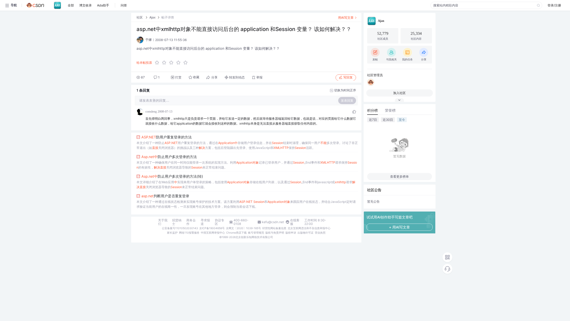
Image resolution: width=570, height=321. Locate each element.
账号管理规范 (256, 232)
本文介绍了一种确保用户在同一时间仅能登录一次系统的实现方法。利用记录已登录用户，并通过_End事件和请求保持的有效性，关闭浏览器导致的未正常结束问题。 (246, 164)
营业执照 (320, 232)
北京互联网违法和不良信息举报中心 (309, 228)
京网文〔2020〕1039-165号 (243, 228)
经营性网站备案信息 (274, 228)
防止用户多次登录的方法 (169, 156)
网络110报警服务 (189, 232)
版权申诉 (290, 232)
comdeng (151, 111)
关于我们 (162, 222)
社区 (140, 17)
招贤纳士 (176, 222)
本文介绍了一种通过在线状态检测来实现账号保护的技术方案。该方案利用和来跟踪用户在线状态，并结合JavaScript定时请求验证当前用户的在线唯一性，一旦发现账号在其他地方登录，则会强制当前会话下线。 (246, 204)
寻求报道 (205, 222)
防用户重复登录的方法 (166, 137)
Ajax (152, 17)
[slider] (172, 62)
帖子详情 (167, 17)
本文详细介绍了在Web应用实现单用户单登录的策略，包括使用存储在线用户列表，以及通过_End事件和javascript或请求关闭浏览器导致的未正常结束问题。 (245, 184)
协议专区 (219, 222)
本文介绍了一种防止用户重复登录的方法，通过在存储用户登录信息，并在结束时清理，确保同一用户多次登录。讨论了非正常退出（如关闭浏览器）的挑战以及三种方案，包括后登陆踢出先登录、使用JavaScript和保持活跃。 (247, 145)
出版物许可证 (305, 232)
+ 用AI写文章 (399, 227)
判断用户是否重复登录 (165, 196)
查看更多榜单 (399, 176)
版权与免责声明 (274, 232)
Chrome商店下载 (236, 232)
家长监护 (172, 232)
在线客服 (294, 222)
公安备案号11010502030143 (180, 228)
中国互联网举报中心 (213, 232)
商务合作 (191, 222)
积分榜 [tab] (372, 110)
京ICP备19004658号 (212, 228)
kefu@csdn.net (273, 222)
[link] (140, 17)
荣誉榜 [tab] (390, 110)
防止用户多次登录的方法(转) (172, 176)
